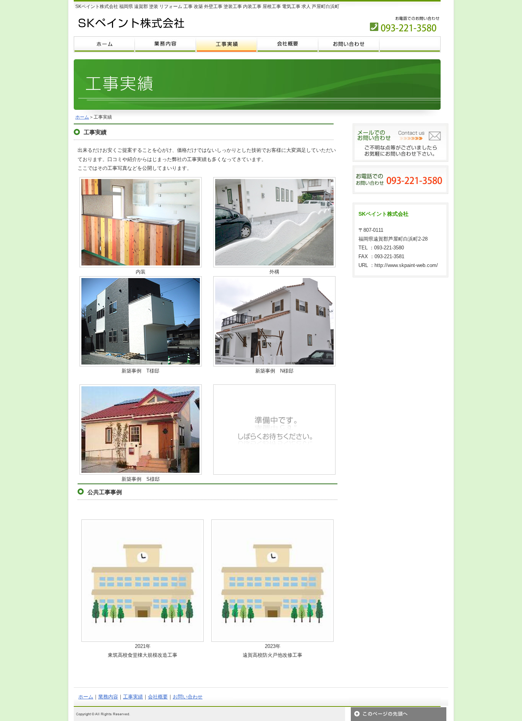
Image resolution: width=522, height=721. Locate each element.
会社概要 (158, 697)
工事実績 (133, 697)
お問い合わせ (188, 697)
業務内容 (108, 697)
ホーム (82, 117)
